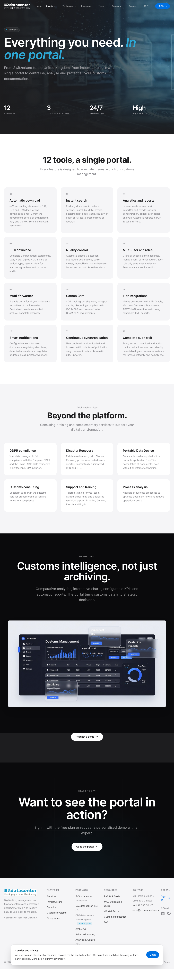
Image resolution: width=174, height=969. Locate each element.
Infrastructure (54, 901)
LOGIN (161, 6)
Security (51, 907)
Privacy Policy (57, 958)
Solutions (50, 6)
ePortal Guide (111, 911)
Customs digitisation (115, 916)
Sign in (163, 898)
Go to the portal (85, 846)
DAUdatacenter (84, 905)
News (101, 6)
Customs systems (56, 912)
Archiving (80, 928)
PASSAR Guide (112, 896)
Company (116, 6)
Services (51, 896)
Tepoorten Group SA (27, 917)
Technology (68, 6)
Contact (132, 6)
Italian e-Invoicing (85, 934)
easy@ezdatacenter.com (146, 910)
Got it (153, 954)
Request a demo (85, 736)
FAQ (106, 922)
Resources (86, 6)
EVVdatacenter (83, 896)
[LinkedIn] (162, 913)
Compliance (53, 918)
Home (38, 6)
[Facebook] (169, 913)
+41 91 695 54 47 (143, 905)
